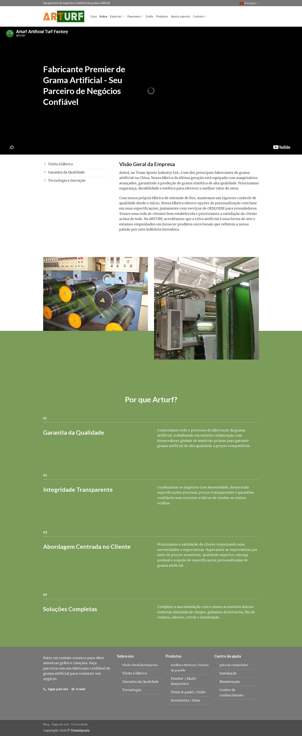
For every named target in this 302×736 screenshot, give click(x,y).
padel (189, 692)
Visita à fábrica (134, 673)
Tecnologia (131, 690)
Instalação (228, 673)
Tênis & (177, 692)
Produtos (162, 16)
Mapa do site (60, 724)
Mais (196, 700)
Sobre (103, 16)
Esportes (116, 16)
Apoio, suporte (180, 16)
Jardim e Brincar (183, 665)
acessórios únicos (238, 607)
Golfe (149, 16)
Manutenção (229, 682)
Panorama (133, 16)
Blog (46, 724)
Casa (93, 16)
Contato (198, 16)
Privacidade (79, 724)
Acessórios (180, 700)
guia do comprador (233, 665)
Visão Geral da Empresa (140, 665)
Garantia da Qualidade (140, 682)
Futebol (177, 678)
